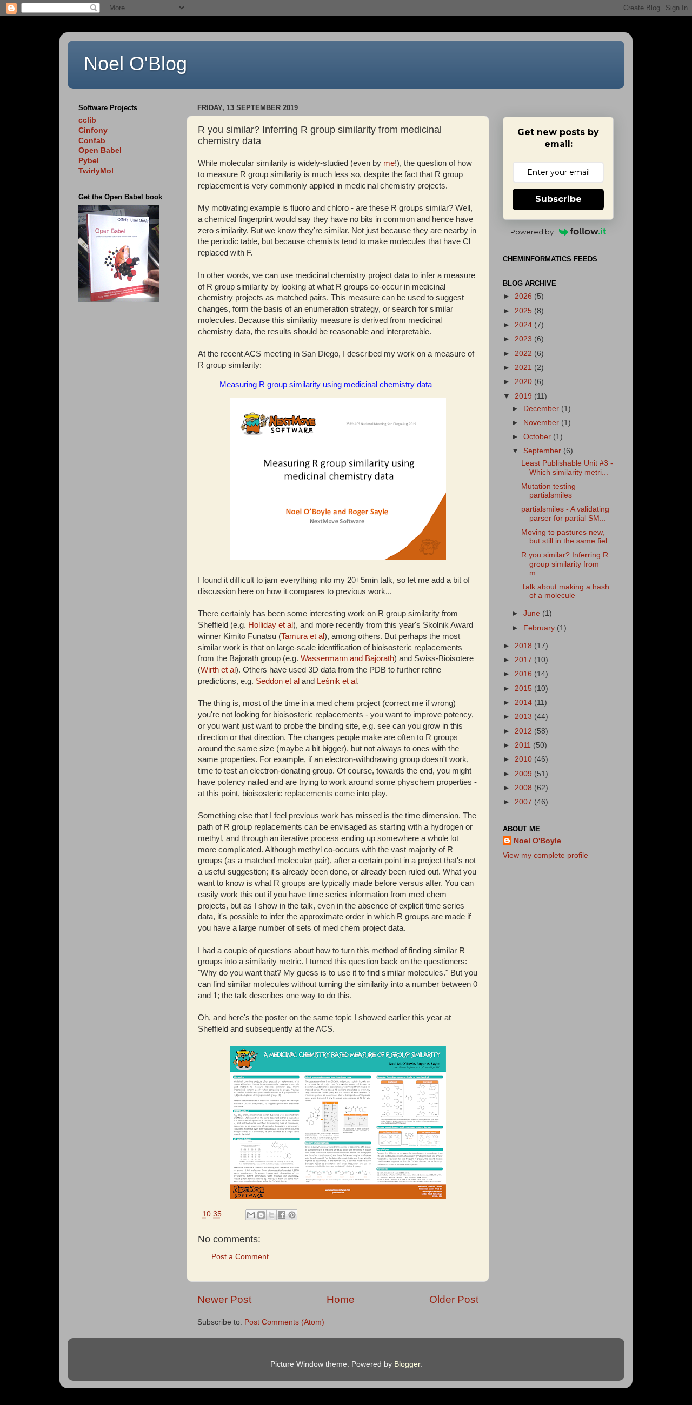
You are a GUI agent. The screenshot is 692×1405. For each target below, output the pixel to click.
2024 (524, 325)
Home (341, 1299)
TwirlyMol (96, 171)
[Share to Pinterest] (292, 1214)
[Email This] (250, 1214)
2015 (524, 688)
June (532, 613)
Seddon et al (278, 681)
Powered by (532, 231)
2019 (524, 396)
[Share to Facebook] (281, 1214)
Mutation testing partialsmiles (548, 490)
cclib (87, 120)
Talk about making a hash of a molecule (565, 591)
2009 (524, 774)
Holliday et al (270, 625)
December (542, 409)
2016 (524, 674)
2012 (524, 731)
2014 (524, 702)
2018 (524, 646)
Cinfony (93, 130)
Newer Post (224, 1299)
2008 (524, 788)
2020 (524, 382)
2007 (524, 802)
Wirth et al (218, 669)
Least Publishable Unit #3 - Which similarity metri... (567, 467)
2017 (524, 660)
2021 (524, 368)
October (538, 437)
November (542, 423)
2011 (524, 745)
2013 (524, 716)
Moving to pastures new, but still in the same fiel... (567, 536)
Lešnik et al (337, 681)
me (389, 163)
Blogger (407, 1364)
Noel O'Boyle (537, 841)
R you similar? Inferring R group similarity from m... (564, 563)
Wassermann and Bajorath (347, 658)
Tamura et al (302, 636)
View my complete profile (545, 855)
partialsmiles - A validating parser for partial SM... (565, 513)
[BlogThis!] (261, 1214)
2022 (524, 353)
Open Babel (100, 150)
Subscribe (558, 199)
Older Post (453, 1299)
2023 (524, 339)
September (543, 451)
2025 (524, 311)
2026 (524, 296)
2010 (524, 759)
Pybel (88, 161)
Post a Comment (240, 1257)
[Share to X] (271, 1214)
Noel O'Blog (135, 63)
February (540, 628)
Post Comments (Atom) (284, 1322)
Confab (91, 141)
